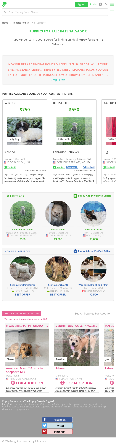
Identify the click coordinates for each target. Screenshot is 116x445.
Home (5, 22)
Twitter (59, 425)
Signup (81, 4)
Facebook (60, 419)
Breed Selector (27, 406)
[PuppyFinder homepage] (4, 4)
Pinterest (59, 431)
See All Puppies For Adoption (93, 313)
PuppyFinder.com (12, 401)
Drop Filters (58, 80)
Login (93, 4)
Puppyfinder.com (10, 404)
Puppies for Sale (21, 22)
